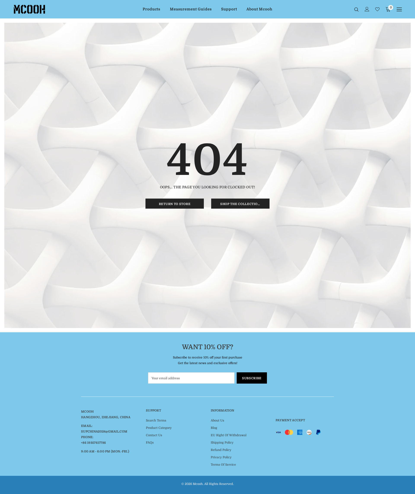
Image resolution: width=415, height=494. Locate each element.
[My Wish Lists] (377, 9)
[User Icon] (367, 9)
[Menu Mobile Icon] (399, 9)
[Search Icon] (356, 9)
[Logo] (38, 9)
